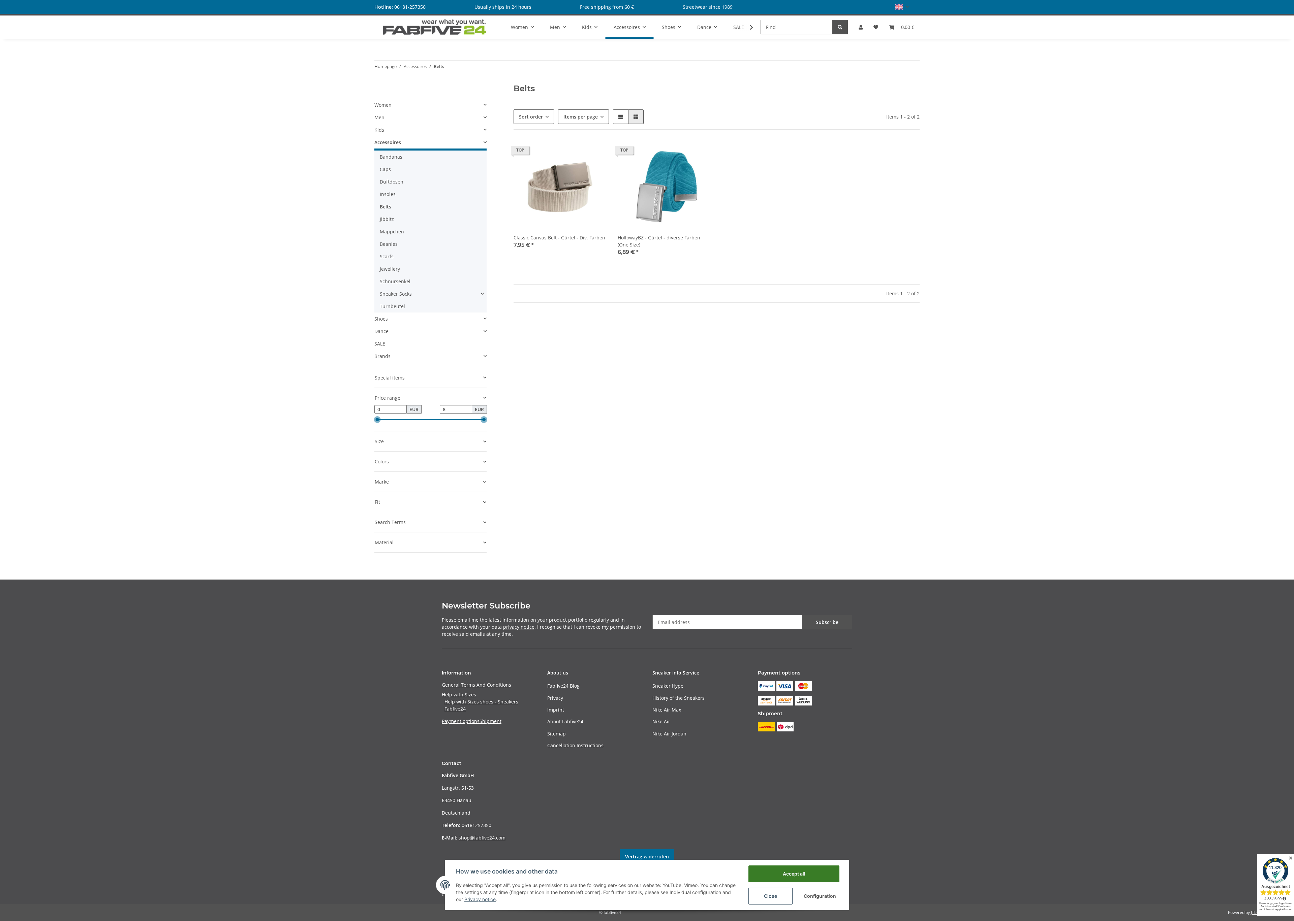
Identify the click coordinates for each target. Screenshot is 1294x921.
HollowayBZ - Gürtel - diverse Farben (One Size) (659, 241)
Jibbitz (387, 219)
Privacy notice (480, 899)
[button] (901, 7)
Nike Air (661, 721)
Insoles (388, 194)
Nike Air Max (666, 709)
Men (379, 117)
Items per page (580, 116)
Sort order (531, 116)
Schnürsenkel (395, 281)
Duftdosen (391, 181)
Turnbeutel (392, 306)
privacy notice (518, 627)
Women (383, 105)
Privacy (555, 698)
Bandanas (391, 157)
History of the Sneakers (678, 698)
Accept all (794, 874)
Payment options (461, 721)
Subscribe (827, 622)
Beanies (389, 244)
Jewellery (390, 269)
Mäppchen (392, 231)
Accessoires (387, 142)
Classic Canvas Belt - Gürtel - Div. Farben (559, 237)
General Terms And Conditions (476, 685)
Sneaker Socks (396, 294)
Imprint (555, 709)
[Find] (840, 27)
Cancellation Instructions (575, 745)
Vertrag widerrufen (647, 856)
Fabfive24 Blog (563, 686)
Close (770, 896)
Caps (385, 169)
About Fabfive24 (565, 721)
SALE (379, 343)
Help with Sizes (459, 694)
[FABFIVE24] (434, 26)
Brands (382, 356)
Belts (385, 206)
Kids (379, 130)
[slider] (377, 419)
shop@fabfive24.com (482, 837)
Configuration (820, 896)
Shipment (490, 721)
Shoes (381, 319)
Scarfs (387, 256)
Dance (381, 331)
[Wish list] (876, 27)
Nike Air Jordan (669, 733)
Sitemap (556, 733)
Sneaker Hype (667, 686)
